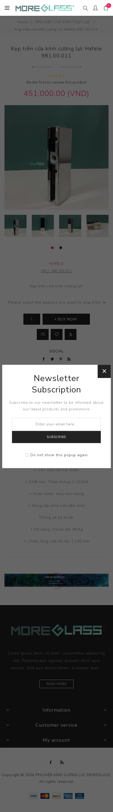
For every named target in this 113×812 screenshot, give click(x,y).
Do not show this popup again (59, 455)
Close (104, 371)
